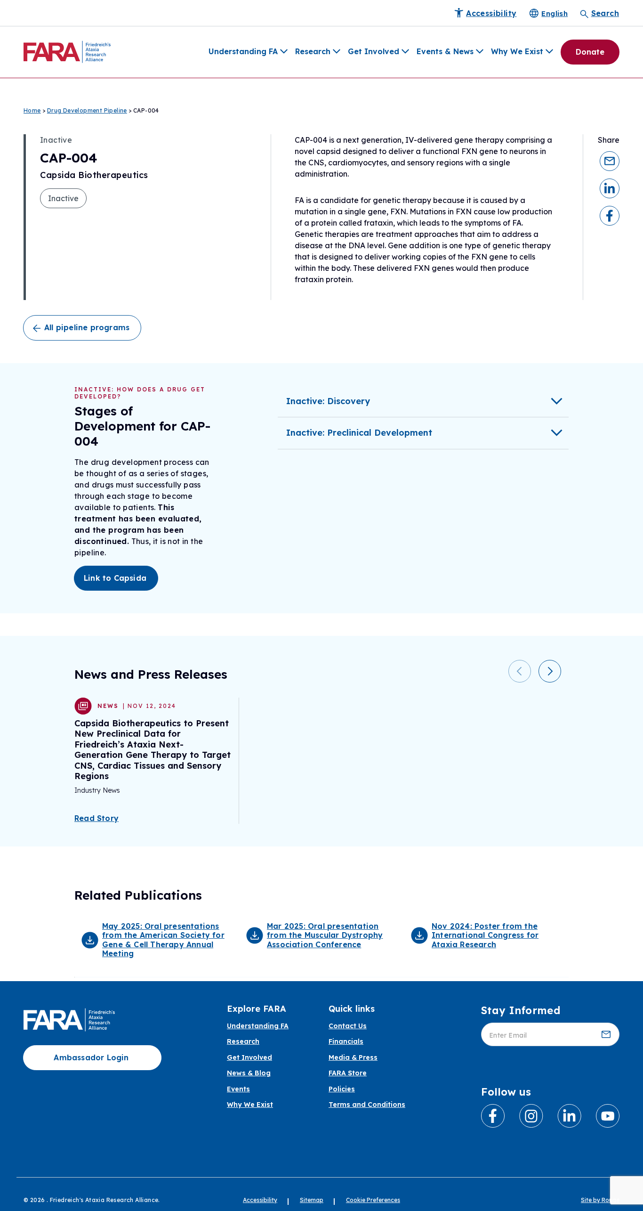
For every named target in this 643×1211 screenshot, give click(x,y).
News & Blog (249, 1073)
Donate (590, 52)
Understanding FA (243, 51)
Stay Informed (520, 1010)
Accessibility (260, 1199)
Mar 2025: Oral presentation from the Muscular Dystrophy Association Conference (325, 935)
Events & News (445, 51)
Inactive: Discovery (328, 401)
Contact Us (348, 1026)
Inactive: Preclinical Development (359, 432)
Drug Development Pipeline (87, 110)
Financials (346, 1042)
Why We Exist (517, 51)
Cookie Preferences (373, 1199)
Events (238, 1089)
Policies (342, 1089)
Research (312, 51)
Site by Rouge (600, 1199)
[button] (609, 160)
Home (32, 110)
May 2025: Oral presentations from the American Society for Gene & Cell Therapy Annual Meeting (163, 940)
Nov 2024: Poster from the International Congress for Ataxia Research (485, 935)
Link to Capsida (115, 578)
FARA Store (348, 1073)
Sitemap (311, 1199)
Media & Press (353, 1058)
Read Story (96, 818)
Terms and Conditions (367, 1105)
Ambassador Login (91, 1057)
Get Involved (373, 51)
